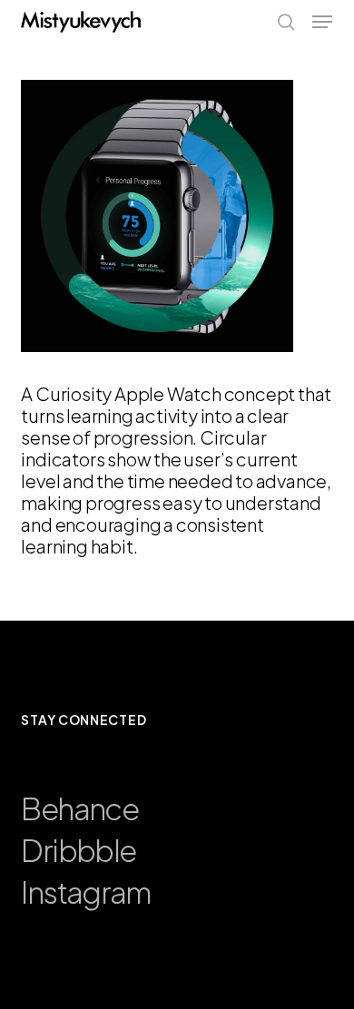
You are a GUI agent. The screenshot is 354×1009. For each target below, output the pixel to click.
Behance (79, 808)
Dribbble (78, 849)
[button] (322, 22)
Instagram (85, 891)
